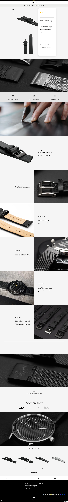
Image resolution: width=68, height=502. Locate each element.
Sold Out (47, 16)
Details (38, 5)
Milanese (33, 5)
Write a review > (34, 395)
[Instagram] (26, 488)
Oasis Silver (26, 467)
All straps (34, 472)
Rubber (36, 5)
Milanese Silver (58, 467)
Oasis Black (9, 467)
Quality (24, 5)
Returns (5, 349)
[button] (66, 501)
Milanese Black (42, 467)
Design (27, 5)
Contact (44, 5)
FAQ (41, 5)
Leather (30, 5)
